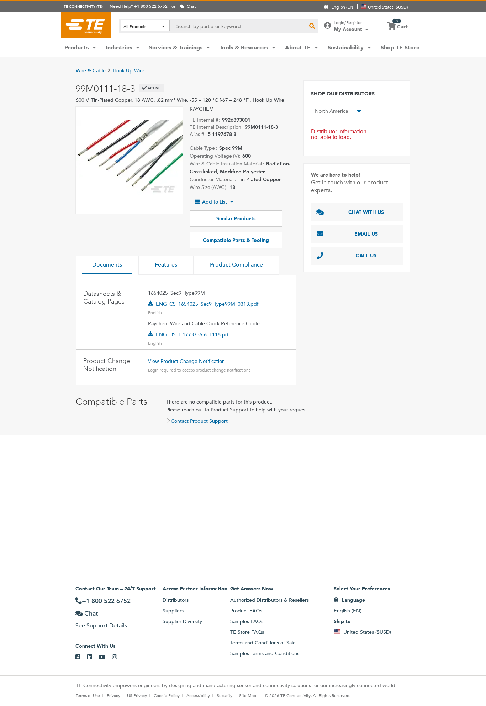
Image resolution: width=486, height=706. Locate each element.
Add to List (214, 202)
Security (224, 695)
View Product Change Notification (186, 361)
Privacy (113, 695)
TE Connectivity (86, 25)
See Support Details (101, 625)
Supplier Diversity (182, 621)
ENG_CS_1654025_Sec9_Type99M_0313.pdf (207, 304)
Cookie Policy (167, 695)
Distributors (176, 600)
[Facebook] (81, 657)
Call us (366, 255)
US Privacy (137, 695)
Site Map (247, 695)
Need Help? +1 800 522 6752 (139, 6)
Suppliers (173, 610)
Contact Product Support (199, 421)
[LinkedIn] (93, 657)
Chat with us (366, 212)
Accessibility (198, 695)
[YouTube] (105, 657)
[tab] (107, 265)
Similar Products (235, 218)
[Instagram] (118, 657)
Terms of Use (88, 695)
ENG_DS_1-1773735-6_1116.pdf (193, 334)
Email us (366, 234)
